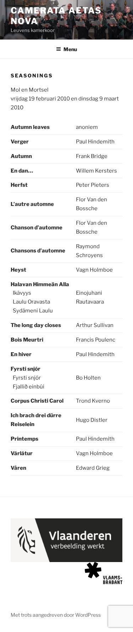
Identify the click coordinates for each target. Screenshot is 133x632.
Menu (70, 49)
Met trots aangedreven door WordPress (56, 615)
